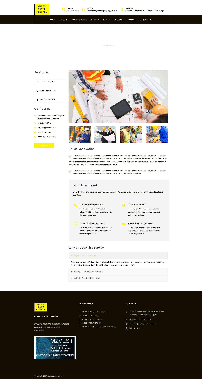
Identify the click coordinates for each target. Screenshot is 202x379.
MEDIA (106, 19)
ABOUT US (64, 19)
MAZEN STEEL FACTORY (91, 323)
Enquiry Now (44, 145)
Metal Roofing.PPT (47, 99)
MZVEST (132, 19)
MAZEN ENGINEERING (90, 315)
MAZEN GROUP (79, 19)
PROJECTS (94, 19)
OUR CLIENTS (119, 19)
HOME (52, 19)
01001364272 (72, 10)
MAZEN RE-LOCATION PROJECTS (95, 312)
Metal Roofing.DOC (47, 91)
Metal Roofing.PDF (47, 82)
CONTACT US (146, 19)
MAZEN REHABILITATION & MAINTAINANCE (99, 327)
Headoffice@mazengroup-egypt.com (102, 10)
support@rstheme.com (47, 128)
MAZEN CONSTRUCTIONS (92, 319)
